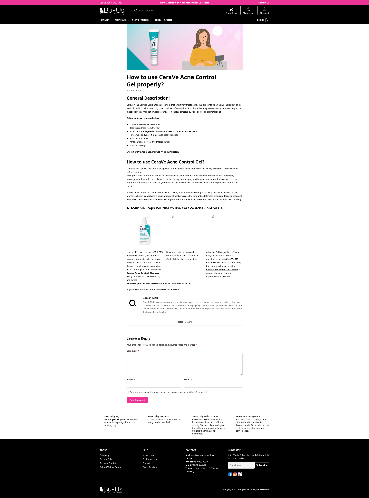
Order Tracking (150, 467)
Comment (133, 350)
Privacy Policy (107, 459)
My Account (248, 13)
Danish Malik (151, 298)
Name (131, 379)
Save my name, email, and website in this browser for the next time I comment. (168, 392)
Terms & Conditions (109, 463)
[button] (263, 20)
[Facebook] (230, 474)
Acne (189, 321)
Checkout (264, 13)
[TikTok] (240, 474)
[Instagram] (235, 474)
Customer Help (150, 459)
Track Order (231, 13)
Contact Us (263, 2)
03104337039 (115, 2)
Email (188, 379)
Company (104, 455)
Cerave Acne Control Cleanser (143, 272)
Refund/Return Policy (110, 467)
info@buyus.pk (198, 464)
